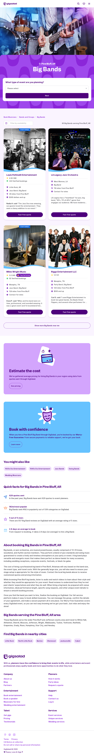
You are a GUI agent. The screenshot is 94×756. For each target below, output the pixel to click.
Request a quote (55, 685)
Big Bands (41, 117)
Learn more (15, 444)
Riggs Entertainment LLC (64, 272)
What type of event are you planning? (25, 82)
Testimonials (9, 721)
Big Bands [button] (47, 69)
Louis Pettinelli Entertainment (21, 175)
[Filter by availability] (21, 123)
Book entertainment (13, 695)
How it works (54, 679)
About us (8, 679)
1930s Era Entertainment (15, 469)
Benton (40, 641)
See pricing (15, 386)
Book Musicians (10, 117)
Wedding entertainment (14, 705)
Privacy (14, 739)
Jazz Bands (59, 469)
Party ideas (53, 682)
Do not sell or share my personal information (22, 745)
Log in (51, 702)
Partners (8, 685)
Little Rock (9, 641)
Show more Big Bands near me (47, 326)
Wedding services (56, 721)
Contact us (53, 698)
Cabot (77, 641)
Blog (6, 682)
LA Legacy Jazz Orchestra (64, 175)
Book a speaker (11, 698)
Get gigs (7, 715)
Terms (6, 739)
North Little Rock (25, 641)
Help (50, 695)
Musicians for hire (12, 702)
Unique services (55, 718)
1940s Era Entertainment (40, 469)
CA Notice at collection (13, 742)
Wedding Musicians (13, 475)
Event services (55, 715)
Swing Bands (74, 469)
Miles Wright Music (16, 272)
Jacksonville (65, 641)
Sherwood (51, 641)
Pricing (7, 718)
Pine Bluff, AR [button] (48, 63)
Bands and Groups (26, 117)
